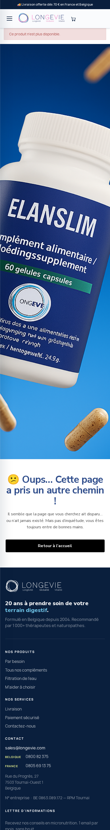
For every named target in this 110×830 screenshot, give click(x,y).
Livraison (13, 709)
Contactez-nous (20, 726)
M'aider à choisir (20, 687)
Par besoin (15, 661)
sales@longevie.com (25, 748)
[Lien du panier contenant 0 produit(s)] (73, 18)
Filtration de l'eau (20, 678)
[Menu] (9, 18)
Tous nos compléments (26, 670)
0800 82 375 (37, 756)
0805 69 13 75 (38, 765)
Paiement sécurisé (22, 717)
